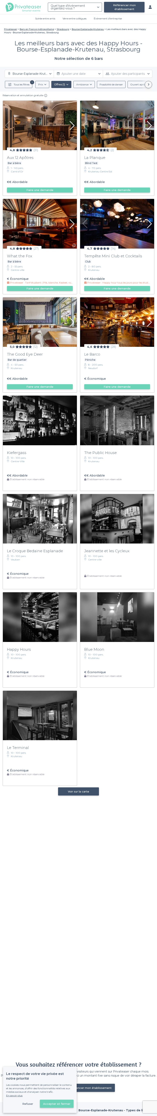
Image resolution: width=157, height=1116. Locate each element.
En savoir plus (14, 1095)
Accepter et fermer (56, 1103)
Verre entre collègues (74, 18)
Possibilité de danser (111, 84)
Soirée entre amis (45, 18)
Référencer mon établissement (124, 7)
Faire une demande (39, 190)
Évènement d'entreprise (108, 18)
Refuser (27, 1103)
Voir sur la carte (78, 791)
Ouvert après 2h (139, 84)
